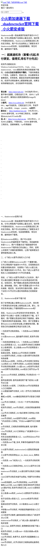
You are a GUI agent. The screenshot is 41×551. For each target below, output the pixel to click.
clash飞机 (23, 2)
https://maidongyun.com (17, 111)
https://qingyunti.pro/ (16, 92)
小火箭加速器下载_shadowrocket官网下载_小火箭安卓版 (20, 24)
